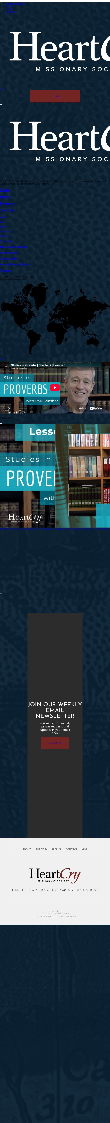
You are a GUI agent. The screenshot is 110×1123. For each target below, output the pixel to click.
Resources (10, 11)
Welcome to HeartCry (15, 3)
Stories (9, 9)
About (27, 849)
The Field (10, 6)
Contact (71, 849)
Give (2, 89)
